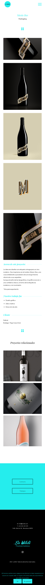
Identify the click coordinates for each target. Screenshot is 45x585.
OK (17, 581)
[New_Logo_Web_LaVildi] (18, 4)
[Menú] (39, 4)
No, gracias (27, 581)
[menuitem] (39, 4)
